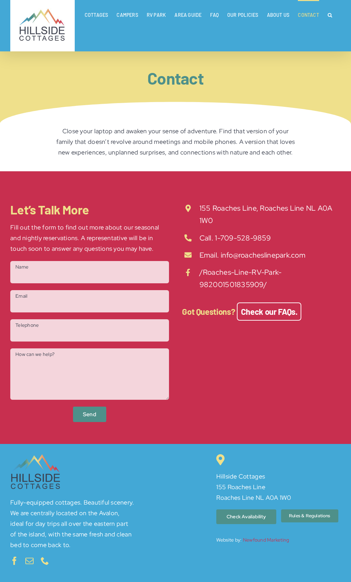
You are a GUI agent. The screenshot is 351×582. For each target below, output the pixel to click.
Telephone (27, 325)
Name (21, 267)
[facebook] (14, 561)
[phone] (45, 561)
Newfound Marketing (266, 540)
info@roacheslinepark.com (263, 255)
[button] (330, 14)
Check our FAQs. (269, 312)
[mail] (29, 561)
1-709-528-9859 (243, 238)
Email (21, 296)
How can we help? (35, 354)
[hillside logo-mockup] (36, 457)
